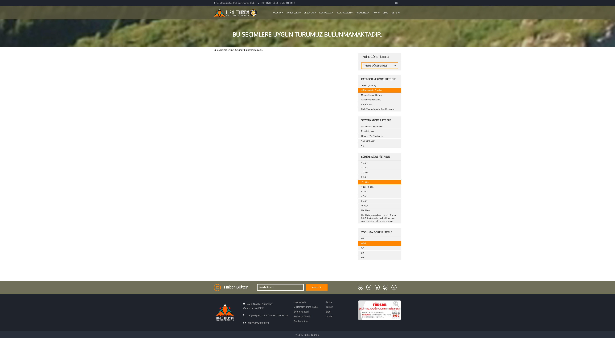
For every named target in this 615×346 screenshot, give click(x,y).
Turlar (329, 302)
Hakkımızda (300, 302)
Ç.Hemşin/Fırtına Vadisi (306, 306)
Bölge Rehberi (301, 311)
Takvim (329, 306)
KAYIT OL (316, 287)
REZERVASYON (343, 12)
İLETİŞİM (395, 12)
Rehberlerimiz (301, 321)
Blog (328, 311)
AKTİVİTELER (293, 12)
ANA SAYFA (278, 12)
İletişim (329, 316)
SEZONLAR (309, 12)
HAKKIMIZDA (362, 12)
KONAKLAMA (325, 12)
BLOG (385, 12)
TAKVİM (376, 12)
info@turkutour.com (258, 322)
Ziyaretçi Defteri (302, 316)
